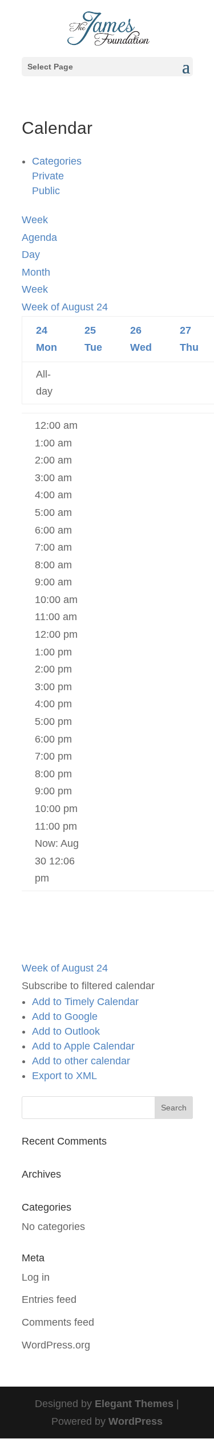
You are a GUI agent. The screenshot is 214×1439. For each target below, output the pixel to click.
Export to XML (64, 1075)
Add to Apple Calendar (83, 1046)
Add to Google (65, 1016)
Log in (36, 1277)
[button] (88, 985)
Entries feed (49, 1299)
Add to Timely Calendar (85, 1001)
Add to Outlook (66, 1031)
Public (46, 190)
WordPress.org (56, 1345)
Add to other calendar (81, 1061)
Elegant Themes (134, 1403)
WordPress (135, 1421)
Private (48, 176)
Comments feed (58, 1322)
